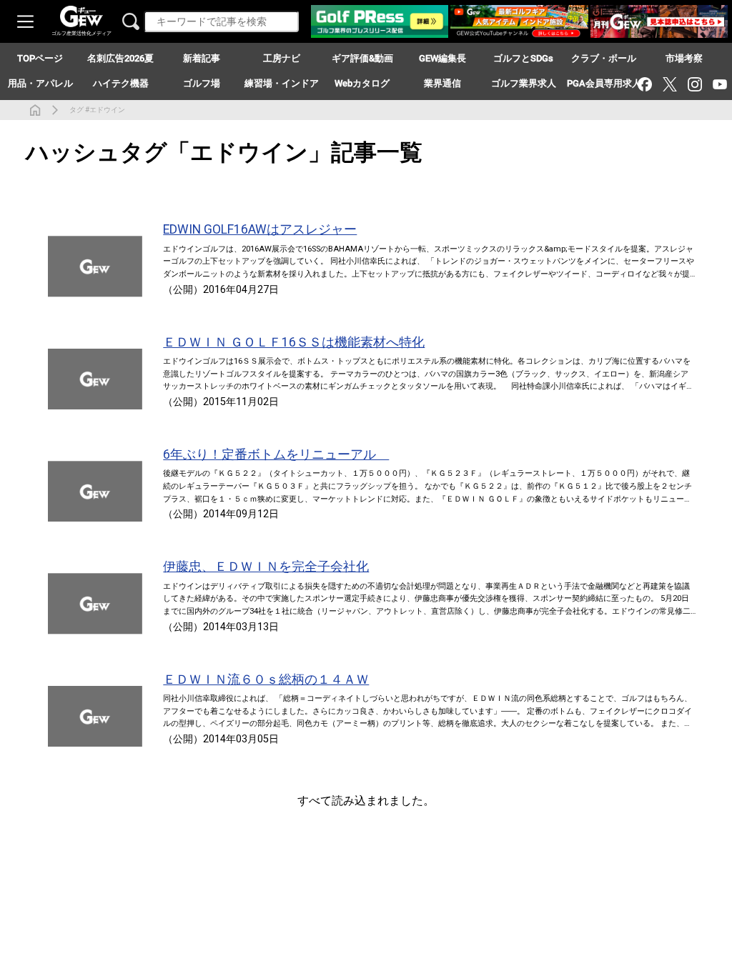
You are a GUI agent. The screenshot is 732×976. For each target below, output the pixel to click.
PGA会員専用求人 (604, 83)
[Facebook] (644, 83)
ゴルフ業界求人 (523, 83)
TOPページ (40, 58)
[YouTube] (719, 83)
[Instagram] (694, 83)
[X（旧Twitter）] (669, 83)
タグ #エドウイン (97, 110)
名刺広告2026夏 (120, 58)
